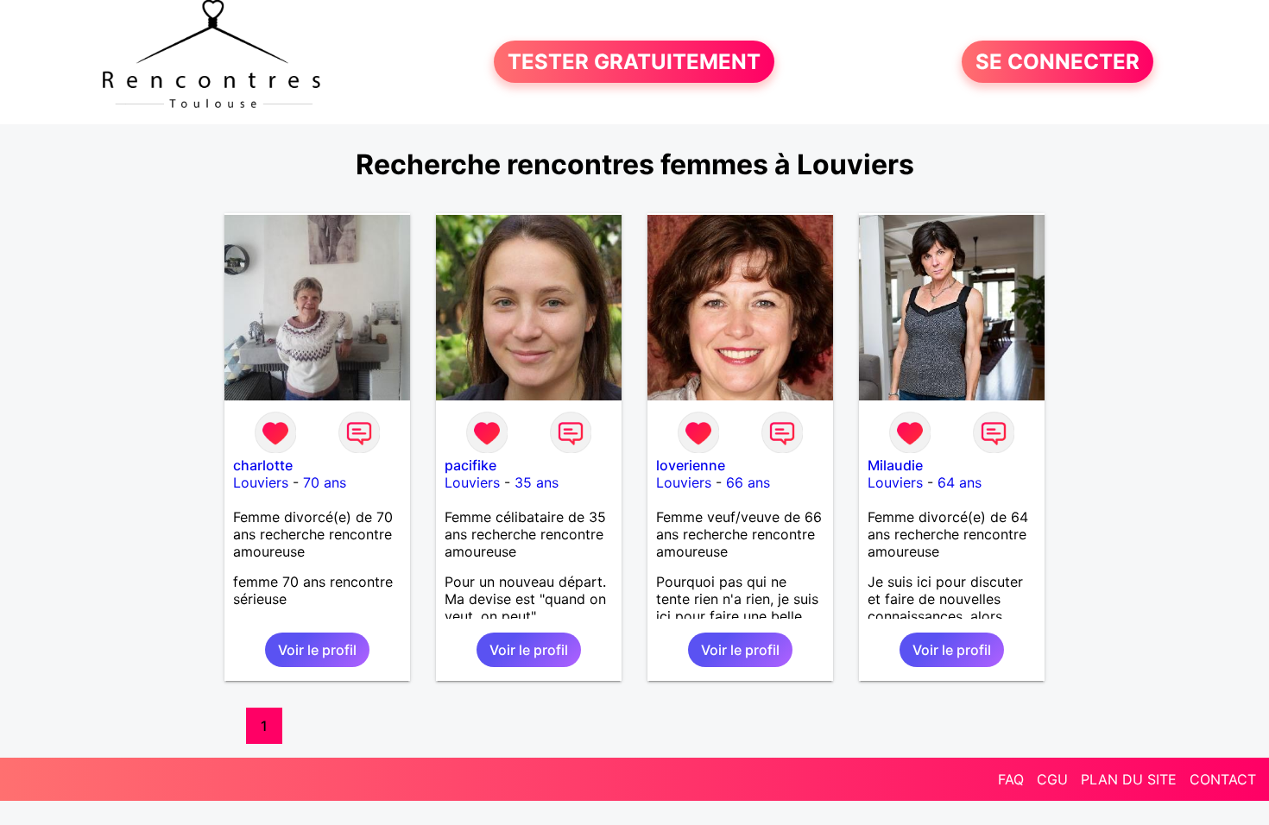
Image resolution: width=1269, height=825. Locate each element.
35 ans (537, 482)
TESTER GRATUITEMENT (634, 61)
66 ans (748, 482)
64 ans (960, 482)
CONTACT (1223, 779)
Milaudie (895, 465)
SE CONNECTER (1057, 61)
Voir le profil (317, 649)
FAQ (1011, 779)
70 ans (324, 482)
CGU (1052, 779)
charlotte (263, 465)
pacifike (470, 465)
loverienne (690, 465)
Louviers (260, 482)
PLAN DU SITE (1129, 779)
